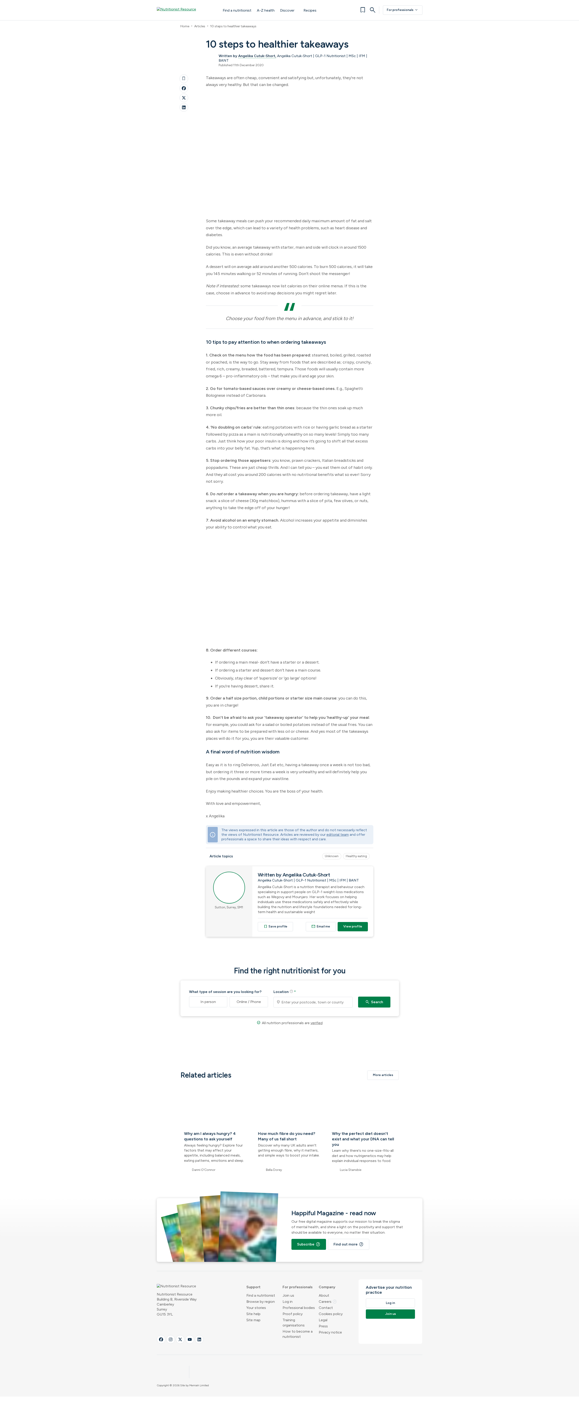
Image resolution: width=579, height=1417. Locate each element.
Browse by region (260, 1301)
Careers (328, 1301)
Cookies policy (331, 1314)
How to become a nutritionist (298, 1334)
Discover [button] (287, 10)
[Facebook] (184, 88)
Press (323, 1326)
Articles (199, 26)
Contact (326, 1308)
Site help (253, 1314)
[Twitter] (184, 97)
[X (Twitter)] (180, 1339)
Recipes (309, 10)
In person (208, 1002)
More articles (383, 1075)
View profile (352, 926)
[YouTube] (190, 1339)
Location (284, 991)
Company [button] (327, 1287)
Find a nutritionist (237, 10)
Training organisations (294, 1322)
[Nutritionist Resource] (185, 10)
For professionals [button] (298, 1287)
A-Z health (266, 10)
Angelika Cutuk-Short (256, 56)
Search (374, 1002)
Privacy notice (330, 1332)
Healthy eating (356, 856)
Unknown (332, 856)
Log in (288, 1301)
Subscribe (308, 1244)
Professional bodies (299, 1308)
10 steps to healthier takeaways (233, 26)
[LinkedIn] (184, 107)
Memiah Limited (199, 1385)
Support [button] (253, 1287)
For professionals (403, 10)
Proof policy (293, 1314)
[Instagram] (171, 1339)
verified (317, 1023)
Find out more (349, 1244)
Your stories (256, 1308)
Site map (253, 1320)
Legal (323, 1320)
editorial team (337, 834)
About (324, 1295)
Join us (288, 1295)
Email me (320, 926)
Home (184, 26)
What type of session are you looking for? (225, 992)
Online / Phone (249, 1002)
